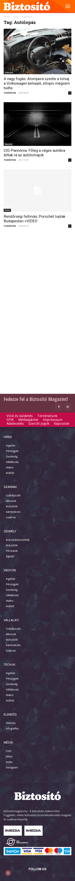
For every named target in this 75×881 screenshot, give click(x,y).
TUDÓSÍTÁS (10, 92)
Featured (9, 72)
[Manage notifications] (8, 873)
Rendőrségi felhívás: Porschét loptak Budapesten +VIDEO (34, 218)
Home (7, 16)
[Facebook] (58, 406)
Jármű (7, 210)
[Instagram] (67, 406)
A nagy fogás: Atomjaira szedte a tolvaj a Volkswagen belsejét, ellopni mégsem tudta (37, 83)
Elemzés (8, 144)
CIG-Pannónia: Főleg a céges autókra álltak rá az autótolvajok (34, 152)
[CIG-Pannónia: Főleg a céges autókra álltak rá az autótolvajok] (37, 124)
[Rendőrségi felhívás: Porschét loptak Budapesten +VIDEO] (37, 190)
